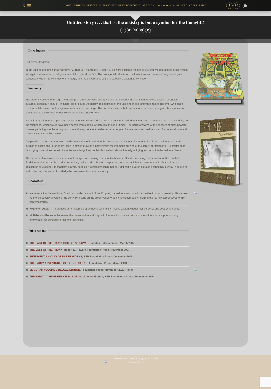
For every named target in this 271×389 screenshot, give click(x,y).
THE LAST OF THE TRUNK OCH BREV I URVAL (58, 243)
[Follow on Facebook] (229, 6)
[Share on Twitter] (129, 30)
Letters (92, 5)
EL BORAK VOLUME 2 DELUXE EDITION (54, 269)
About (193, 5)
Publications (107, 5)
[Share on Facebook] (123, 30)
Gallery (181, 5)
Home (68, 5)
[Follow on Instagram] (237, 6)
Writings (79, 5)
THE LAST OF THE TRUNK (45, 249)
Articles (148, 5)
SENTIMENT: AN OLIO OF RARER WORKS (55, 256)
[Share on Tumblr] (148, 30)
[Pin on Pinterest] (141, 30)
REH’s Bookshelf (129, 5)
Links (202, 5)
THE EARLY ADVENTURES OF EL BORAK (55, 263)
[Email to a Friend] (135, 30)
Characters (164, 6)
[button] (29, 5)
